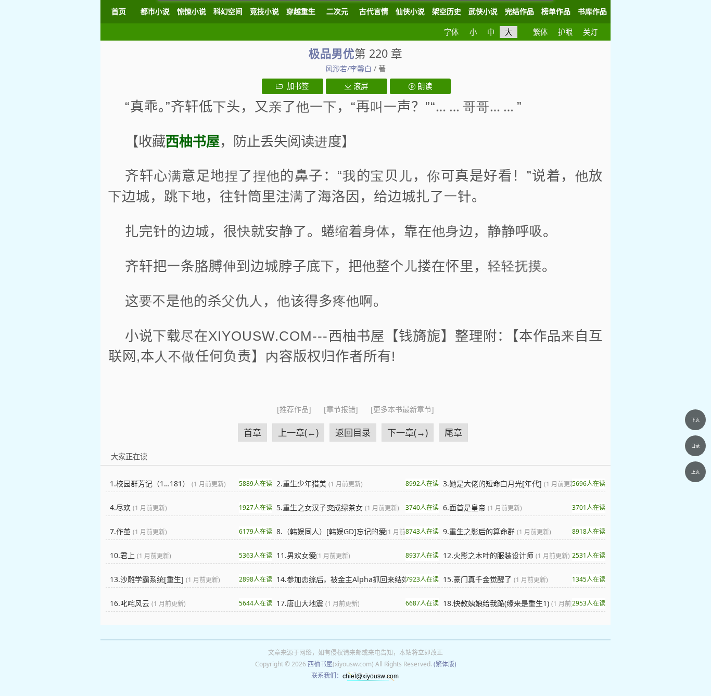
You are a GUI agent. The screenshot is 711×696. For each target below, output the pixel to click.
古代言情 (373, 11)
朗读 (423, 86)
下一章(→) (407, 433)
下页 (695, 419)
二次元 (337, 11)
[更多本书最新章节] (402, 409)
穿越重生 (300, 11)
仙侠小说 (410, 11)
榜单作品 (555, 11)
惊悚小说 (191, 11)
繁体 (540, 32)
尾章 (453, 433)
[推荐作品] (295, 409)
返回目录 (353, 433)
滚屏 (359, 86)
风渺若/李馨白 (348, 68)
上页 (695, 471)
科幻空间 (228, 11)
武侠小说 (483, 11)
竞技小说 (264, 11)
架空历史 (446, 11)
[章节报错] (342, 409)
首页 (118, 11)
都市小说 (155, 11)
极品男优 (331, 53)
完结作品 (519, 11)
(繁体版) (445, 664)
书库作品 (592, 11)
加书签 (296, 86)
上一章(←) (298, 433)
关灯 (590, 32)
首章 (252, 433)
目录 (695, 445)
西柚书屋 (320, 664)
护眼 (565, 32)
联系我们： (326, 675)
